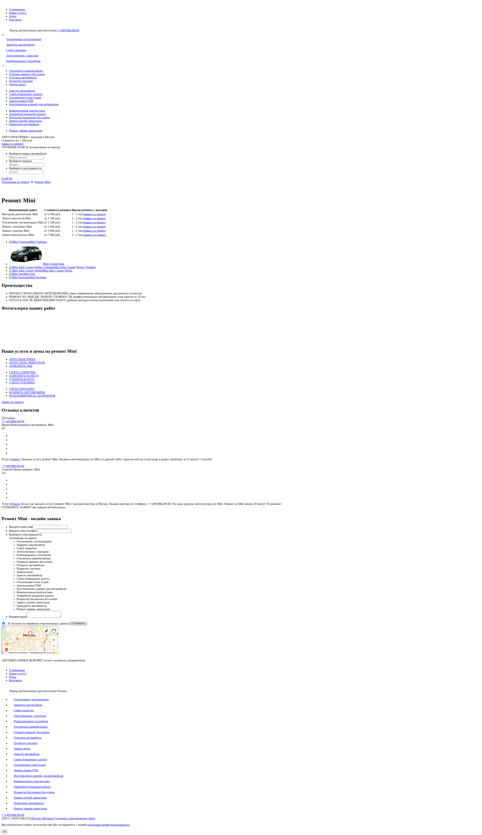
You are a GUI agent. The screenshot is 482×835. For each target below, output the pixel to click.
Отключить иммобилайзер (26, 70)
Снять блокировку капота (25, 94)
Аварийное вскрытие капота (27, 114)
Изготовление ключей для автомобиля (33, 104)
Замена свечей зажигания (25, 120)
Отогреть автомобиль (23, 77)
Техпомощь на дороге (15, 182)
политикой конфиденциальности (108, 824)
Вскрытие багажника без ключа (29, 117)
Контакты (15, 19)
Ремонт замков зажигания (25, 130)
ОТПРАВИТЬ (78, 623)
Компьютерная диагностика (27, 110)
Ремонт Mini (42, 182)
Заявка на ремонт (95, 214)
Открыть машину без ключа (27, 74)
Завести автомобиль (22, 90)
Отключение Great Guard (25, 97)
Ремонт (15, 459)
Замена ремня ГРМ (21, 101)
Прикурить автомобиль (24, 124)
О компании (17, 9)
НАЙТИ (7, 178)
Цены (12, 16)
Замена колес (17, 84)
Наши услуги (17, 12)
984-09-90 (67, 30)
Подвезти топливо (21, 81)
